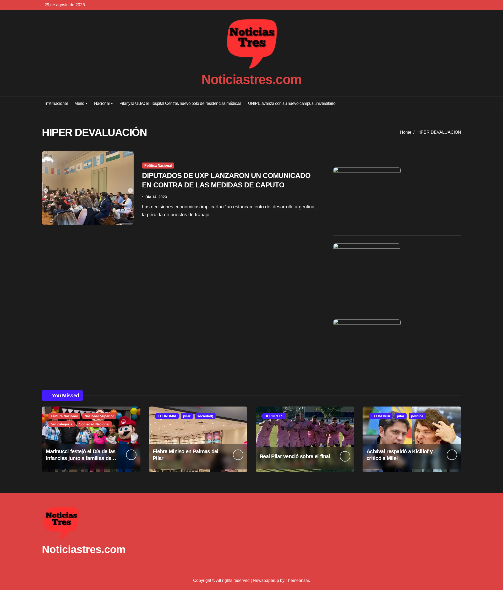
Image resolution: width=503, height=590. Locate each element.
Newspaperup (266, 580)
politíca (417, 416)
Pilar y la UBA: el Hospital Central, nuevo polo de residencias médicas (180, 103)
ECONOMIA (167, 416)
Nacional (102, 103)
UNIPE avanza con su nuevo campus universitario (292, 103)
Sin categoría (61, 424)
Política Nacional (158, 165)
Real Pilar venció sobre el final (295, 456)
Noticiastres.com (251, 79)
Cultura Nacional (64, 416)
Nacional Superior (99, 416)
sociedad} (205, 416)
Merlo (79, 103)
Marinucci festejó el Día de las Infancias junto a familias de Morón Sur (81, 458)
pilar (186, 416)
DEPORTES (274, 416)
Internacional (56, 103)
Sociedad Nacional (94, 424)
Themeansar (297, 580)
